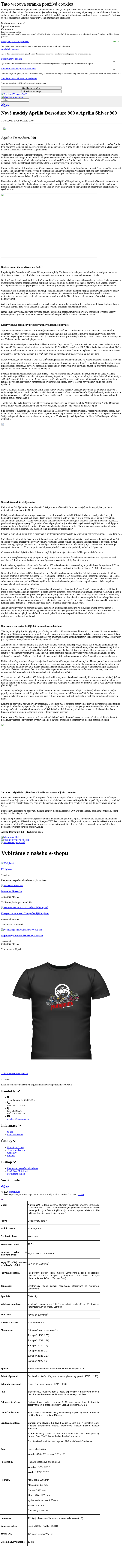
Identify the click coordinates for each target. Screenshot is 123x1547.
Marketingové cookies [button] (11, 58)
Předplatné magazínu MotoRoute (22, 1168)
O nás (10, 1132)
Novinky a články (15, 1147)
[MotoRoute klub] (10, 837)
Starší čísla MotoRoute (18, 1171)
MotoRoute (14, 1191)
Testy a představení (16, 1150)
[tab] (61, 41)
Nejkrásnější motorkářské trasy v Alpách (22, 935)
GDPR (81, 1194)
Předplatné (6, 869)
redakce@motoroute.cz (18, 1119)
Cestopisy (11, 1153)
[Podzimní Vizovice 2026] (14, 94)
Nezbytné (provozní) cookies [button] (15, 41)
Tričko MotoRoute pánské (14, 1073)
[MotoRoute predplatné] (13, 842)
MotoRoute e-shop (16, 1174)
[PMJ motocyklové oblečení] (15, 839)
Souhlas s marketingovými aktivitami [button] (18, 68)
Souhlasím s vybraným (31, 91)
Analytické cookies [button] (10, 49)
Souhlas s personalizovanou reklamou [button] (19, 78)
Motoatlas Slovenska (11, 891)
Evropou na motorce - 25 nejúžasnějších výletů (25, 913)
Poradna (11, 1155)
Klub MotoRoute (15, 1134)
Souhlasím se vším (11, 22)
